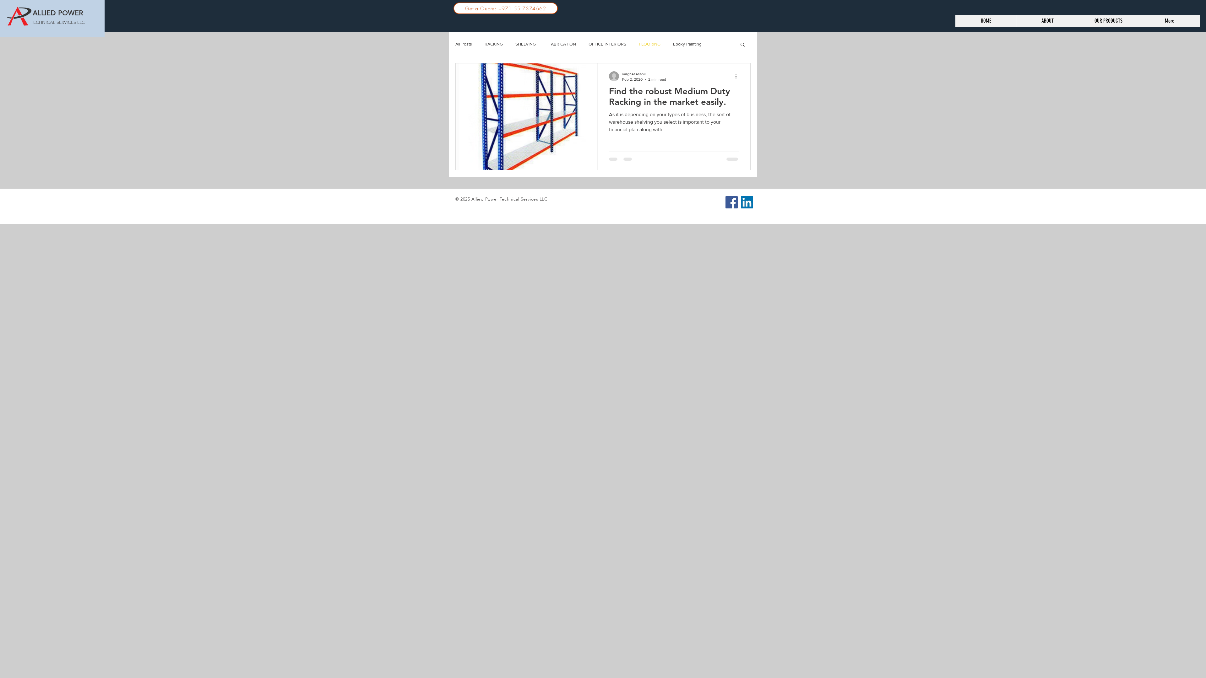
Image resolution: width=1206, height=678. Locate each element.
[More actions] (738, 76)
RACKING (494, 43)
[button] (743, 45)
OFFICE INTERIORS (607, 43)
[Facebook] (731, 202)
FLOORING (649, 43)
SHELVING (525, 43)
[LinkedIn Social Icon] (747, 202)
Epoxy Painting (687, 43)
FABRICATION (562, 43)
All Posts (463, 43)
